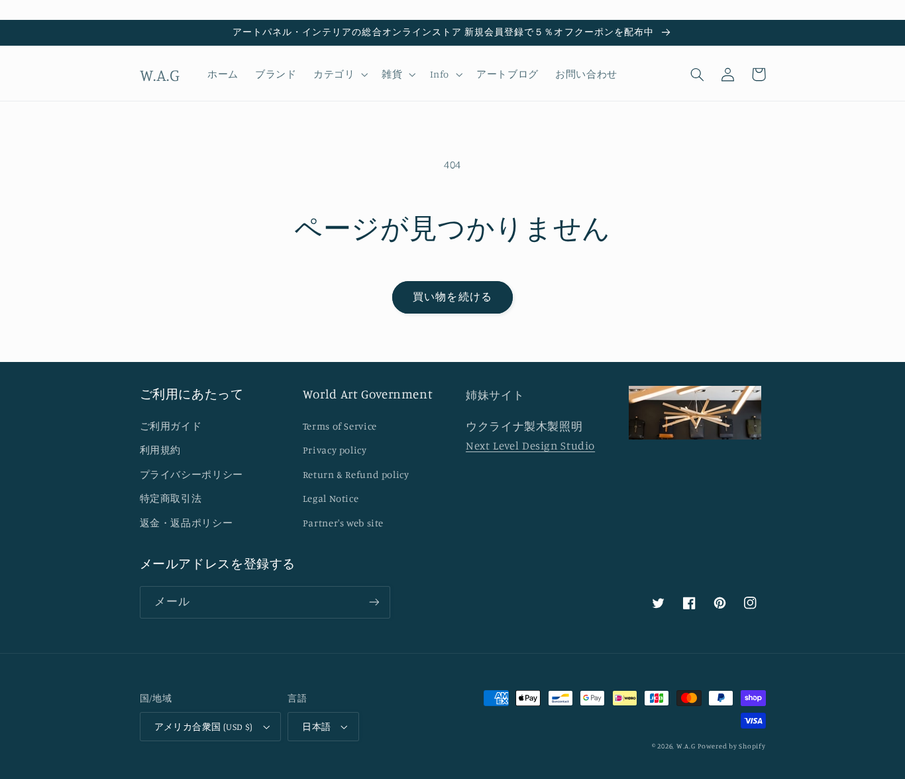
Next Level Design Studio (530, 445)
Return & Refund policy (356, 474)
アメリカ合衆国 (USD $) (203, 726)
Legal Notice (331, 498)
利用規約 (161, 449)
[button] (339, 74)
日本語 (316, 726)
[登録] (373, 602)
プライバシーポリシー (191, 474)
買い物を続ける (452, 296)
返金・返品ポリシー (186, 522)
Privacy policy (335, 449)
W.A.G (686, 746)
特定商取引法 (171, 498)
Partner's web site (343, 522)
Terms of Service (340, 426)
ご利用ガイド (171, 426)
